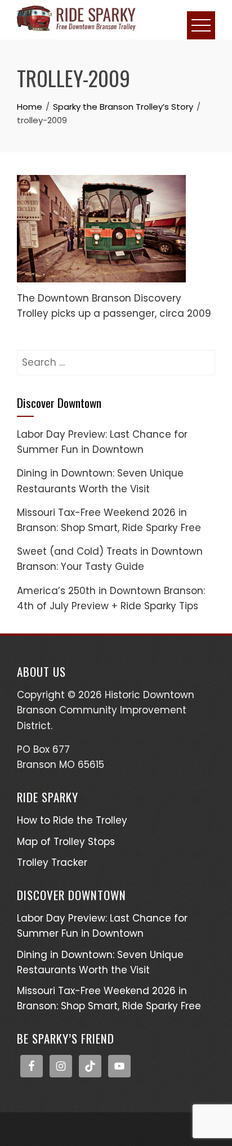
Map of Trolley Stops (66, 841)
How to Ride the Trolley (72, 820)
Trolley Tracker (52, 862)
